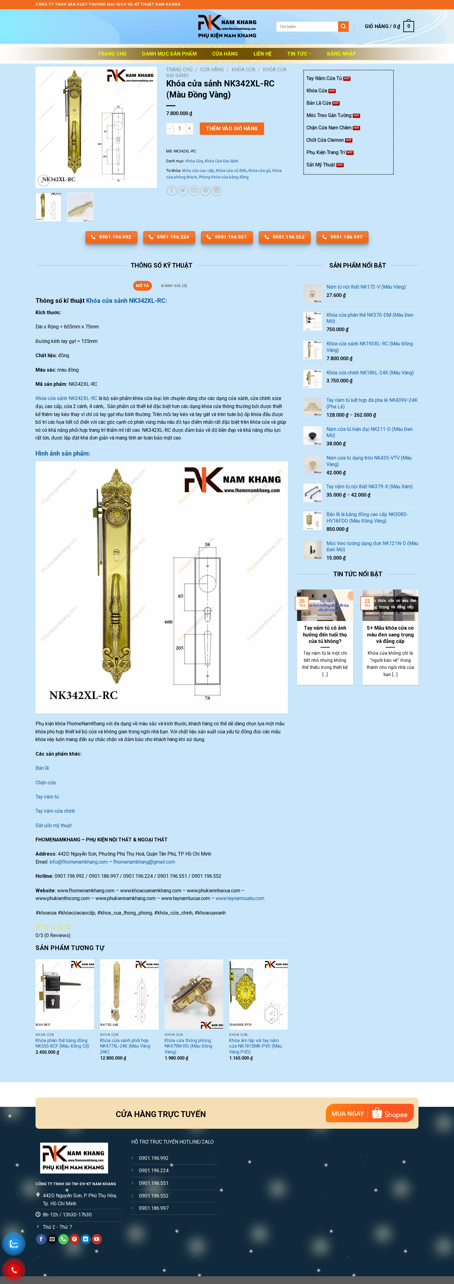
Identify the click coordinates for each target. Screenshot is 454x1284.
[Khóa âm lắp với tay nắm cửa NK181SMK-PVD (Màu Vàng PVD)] (258, 994)
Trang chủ (112, 54)
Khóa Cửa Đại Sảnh (221, 161)
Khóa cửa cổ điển (231, 170)
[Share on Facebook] (172, 191)
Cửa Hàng (225, 54)
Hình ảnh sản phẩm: (63, 453)
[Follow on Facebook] (41, 1239)
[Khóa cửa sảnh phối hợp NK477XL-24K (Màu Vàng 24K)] (129, 994)
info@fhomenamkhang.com (78, 862)
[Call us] (63, 1239)
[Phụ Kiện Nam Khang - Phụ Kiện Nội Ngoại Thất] (227, 27)
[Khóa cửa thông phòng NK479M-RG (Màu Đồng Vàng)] (194, 994)
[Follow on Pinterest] (74, 1239)
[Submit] (343, 26)
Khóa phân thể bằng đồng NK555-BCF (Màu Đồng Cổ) (62, 1043)
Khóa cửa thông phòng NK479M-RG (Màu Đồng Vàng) (188, 1046)
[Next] (146, 127)
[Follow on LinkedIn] (86, 1239)
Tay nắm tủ (47, 797)
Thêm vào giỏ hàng (232, 128)
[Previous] (45, 127)
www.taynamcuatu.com (240, 898)
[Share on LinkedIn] (216, 191)
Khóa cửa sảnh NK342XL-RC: (126, 300)
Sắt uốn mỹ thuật (54, 825)
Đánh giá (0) (174, 285)
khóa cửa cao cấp (198, 170)
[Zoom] (44, 181)
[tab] (142, 286)
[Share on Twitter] (183, 191)
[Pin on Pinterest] (205, 191)
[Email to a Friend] (194, 191)
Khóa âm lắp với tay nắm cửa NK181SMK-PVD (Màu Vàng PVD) (255, 1046)
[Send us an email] (52, 1239)
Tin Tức (297, 54)
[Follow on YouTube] (97, 1239)
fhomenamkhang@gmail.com (144, 862)
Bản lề (42, 768)
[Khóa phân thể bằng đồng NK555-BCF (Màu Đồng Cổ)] (65, 994)
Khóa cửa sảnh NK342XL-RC (66, 398)
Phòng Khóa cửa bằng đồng (224, 177)
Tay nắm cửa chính (55, 811)
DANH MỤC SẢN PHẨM (169, 54)
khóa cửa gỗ (260, 170)
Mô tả (142, 285)
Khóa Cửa (243, 70)
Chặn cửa (46, 783)
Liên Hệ (263, 54)
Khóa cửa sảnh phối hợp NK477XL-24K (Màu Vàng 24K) (125, 1046)
